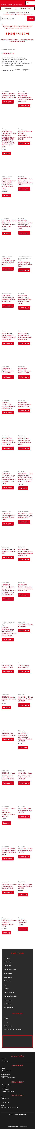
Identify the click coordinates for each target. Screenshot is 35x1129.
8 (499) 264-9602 (5, 1102)
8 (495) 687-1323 (5, 1098)
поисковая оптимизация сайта (16, 1126)
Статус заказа (8, 1025)
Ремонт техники (6, 1071)
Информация (5, 1061)
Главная (4, 49)
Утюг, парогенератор (10, 996)
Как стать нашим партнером (13, 1029)
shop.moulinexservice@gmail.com (9, 1107)
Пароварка (7, 984)
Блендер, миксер (9, 958)
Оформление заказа (8, 1091)
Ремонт (6, 1018)
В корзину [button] (6, 153)
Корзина (4, 1087)
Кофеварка (7, 965)
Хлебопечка (7, 1004)
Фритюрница (8, 1000)
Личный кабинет (6, 1085)
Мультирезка (8, 973)
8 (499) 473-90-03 (18, 33)
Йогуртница (7, 962)
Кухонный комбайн (10, 969)
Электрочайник (8, 1007)
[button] (17, 958)
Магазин (3, 1059)
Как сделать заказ (9, 1022)
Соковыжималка (9, 992)
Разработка (9, 1126)
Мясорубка (7, 981)
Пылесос (6, 988)
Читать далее (7, 102)
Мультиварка (8, 977)
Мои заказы (5, 1089)
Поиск (31, 18)
